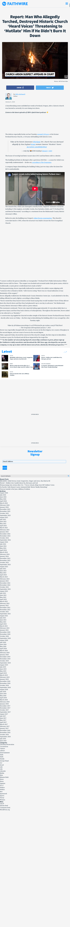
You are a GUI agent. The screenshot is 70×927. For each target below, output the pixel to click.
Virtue (2, 798)
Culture (2, 748)
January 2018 (4, 704)
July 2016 (3, 739)
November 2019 (5, 659)
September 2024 (5, 540)
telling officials (5, 298)
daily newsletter (17, 342)
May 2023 (3, 573)
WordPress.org (5, 810)
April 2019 (3, 673)
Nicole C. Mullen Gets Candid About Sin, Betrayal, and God (19, 483)
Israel (2, 765)
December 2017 (5, 706)
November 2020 (5, 634)
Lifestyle (3, 771)
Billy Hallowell (20, 94)
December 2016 (5, 730)
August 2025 (4, 517)
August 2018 (4, 689)
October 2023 (4, 562)
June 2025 (3, 521)
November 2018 (5, 683)
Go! (1, 763)
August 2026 (4, 493)
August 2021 (4, 616)
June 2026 (3, 497)
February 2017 (4, 726)
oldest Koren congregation (43, 218)
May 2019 (3, 671)
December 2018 (5, 681)
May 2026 (3, 499)
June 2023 (3, 571)
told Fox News (13, 283)
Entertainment (5, 752)
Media (2, 773)
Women (2, 800)
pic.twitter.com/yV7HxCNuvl (52, 325)
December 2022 (5, 583)
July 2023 (3, 568)
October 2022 (4, 587)
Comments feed (5, 807)
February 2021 (4, 628)
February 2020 (4, 652)
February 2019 (4, 677)
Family (2, 759)
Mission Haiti (4, 777)
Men (1, 775)
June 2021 (3, 620)
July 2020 (3, 642)
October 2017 (4, 710)
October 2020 (4, 636)
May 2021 (3, 622)
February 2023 (4, 579)
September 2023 (5, 564)
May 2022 (3, 597)
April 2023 (3, 575)
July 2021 (3, 618)
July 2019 (3, 667)
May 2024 (3, 548)
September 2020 (5, 638)
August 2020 (4, 640)
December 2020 (5, 632)
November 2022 (5, 585)
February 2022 (4, 603)
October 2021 (4, 612)
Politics (2, 787)
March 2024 (4, 552)
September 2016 (5, 736)
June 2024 (3, 546)
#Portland (36, 142)
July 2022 (3, 593)
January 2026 (4, 507)
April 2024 (3, 550)
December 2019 (5, 657)
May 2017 (3, 720)
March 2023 (4, 577)
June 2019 (3, 669)
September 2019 (5, 663)
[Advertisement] (35, 402)
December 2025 (5, 509)
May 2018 (3, 695)
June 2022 (3, 595)
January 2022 (4, 605)
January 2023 (4, 581)
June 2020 (3, 644)
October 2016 (4, 734)
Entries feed (4, 805)
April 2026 (3, 501)
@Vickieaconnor (19, 325)
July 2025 (3, 519)
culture (2, 750)
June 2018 (3, 693)
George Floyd (4, 761)
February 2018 (4, 702)
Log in (2, 803)
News (2, 779)
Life (1, 767)
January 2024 (4, 556)
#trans (33, 144)
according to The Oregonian (41, 162)
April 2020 (3, 648)
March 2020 (4, 650)
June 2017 (3, 718)
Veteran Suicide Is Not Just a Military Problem (15, 489)
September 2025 (5, 515)
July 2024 (3, 544)
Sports (2, 796)
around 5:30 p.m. (43, 134)
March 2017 (4, 724)
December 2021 (5, 607)
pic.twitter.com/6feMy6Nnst (37, 147)
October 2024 (4, 538)
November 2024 (5, 536)
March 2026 (4, 503)
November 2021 (5, 609)
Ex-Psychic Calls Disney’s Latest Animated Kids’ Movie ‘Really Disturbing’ (23, 487)
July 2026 (3, 495)
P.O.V (2, 785)
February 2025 (4, 530)
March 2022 (4, 601)
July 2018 (3, 691)
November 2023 (5, 560)
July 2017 (3, 716)
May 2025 (3, 523)
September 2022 (5, 589)
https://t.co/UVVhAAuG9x (33, 325)
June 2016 (3, 741)
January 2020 (4, 655)
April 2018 (3, 698)
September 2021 (5, 614)
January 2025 (4, 532)
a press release (32, 305)
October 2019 (4, 661)
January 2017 (4, 728)
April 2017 (3, 722)
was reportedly (10, 330)
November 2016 (5, 732)
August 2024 (4, 542)
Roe (1, 791)
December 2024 (5, 534)
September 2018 (5, 687)
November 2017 (5, 708)
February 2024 (4, 554)
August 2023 (4, 566)
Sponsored (3, 793)
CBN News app (42, 342)
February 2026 (4, 505)
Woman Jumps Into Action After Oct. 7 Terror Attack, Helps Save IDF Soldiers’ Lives (27, 485)
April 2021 (3, 624)
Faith (1, 755)
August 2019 (4, 665)
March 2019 (4, 675)
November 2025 (5, 511)
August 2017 (4, 714)
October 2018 (4, 685)
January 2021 (4, 630)
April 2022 (3, 599)
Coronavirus (4, 746)
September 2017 (5, 712)
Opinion (2, 783)
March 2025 (4, 528)
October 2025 (4, 513)
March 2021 (4, 626)
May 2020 (3, 646)
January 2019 (4, 679)
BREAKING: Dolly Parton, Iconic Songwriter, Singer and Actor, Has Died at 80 (25, 481)
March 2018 (4, 700)
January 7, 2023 (47, 151)
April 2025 (3, 525)
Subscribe (5, 468)
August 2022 (4, 591)
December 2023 (5, 558)
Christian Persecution (7, 744)
